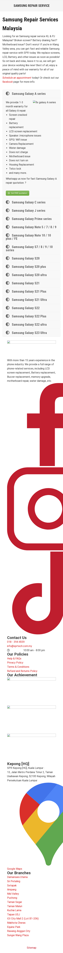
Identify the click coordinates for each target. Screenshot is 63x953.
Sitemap (31, 947)
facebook (7, 81)
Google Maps (14, 868)
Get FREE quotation (19, 193)
